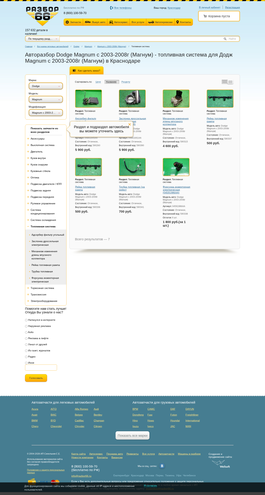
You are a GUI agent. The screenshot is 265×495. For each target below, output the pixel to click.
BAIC (53, 414)
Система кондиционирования (43, 211)
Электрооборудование (44, 301)
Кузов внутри (38, 158)
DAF (172, 409)
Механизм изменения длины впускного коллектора (44, 255)
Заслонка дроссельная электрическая (45, 243)
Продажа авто (114, 453)
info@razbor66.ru (81, 475)
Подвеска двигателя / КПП (46, 184)
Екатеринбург (121, 475)
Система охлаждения (43, 220)
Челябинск (189, 475)
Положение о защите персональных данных (46, 471)
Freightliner (192, 414)
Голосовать (36, 378)
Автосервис (121, 22)
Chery (35, 426)
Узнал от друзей (37, 344)
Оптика (35, 177)
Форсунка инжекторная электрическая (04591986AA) (176, 189)
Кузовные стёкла (40, 171)
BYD (53, 420)
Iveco (150, 426)
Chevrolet (56, 426)
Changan (99, 420)
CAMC (151, 409)
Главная (28, 46)
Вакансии (117, 457)
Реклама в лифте (37, 338)
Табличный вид (230, 82)
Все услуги (138, 22)
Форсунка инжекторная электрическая (45, 279)
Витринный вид (224, 82)
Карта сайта (78, 453)
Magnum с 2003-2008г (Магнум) (111, 46)
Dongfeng (138, 414)
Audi (96, 409)
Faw (149, 414)
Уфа (178, 475)
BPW (135, 409)
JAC (172, 426)
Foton (173, 414)
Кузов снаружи (39, 164)
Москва (149, 475)
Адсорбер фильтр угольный (48, 234)
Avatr (34, 414)
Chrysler (79, 426)
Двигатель (37, 151)
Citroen (98, 426)
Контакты (185, 22)
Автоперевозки (164, 22)
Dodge (76, 46)
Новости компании (82, 457)
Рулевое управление (43, 203)
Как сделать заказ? (89, 70)
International (193, 420)
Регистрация (232, 7)
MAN (188, 426)
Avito (30, 332)
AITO (54, 409)
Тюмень (170, 475)
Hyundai (175, 420)
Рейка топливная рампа (46, 265)
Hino (135, 420)
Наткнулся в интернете (41, 319)
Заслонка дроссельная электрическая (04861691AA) (132, 121)
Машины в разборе (189, 453)
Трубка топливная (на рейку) (132, 188)
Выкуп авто (98, 22)
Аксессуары (38, 138)
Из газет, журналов (38, 350)
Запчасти (75, 22)
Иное (30, 362)
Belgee (79, 414)
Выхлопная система (42, 145)
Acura (35, 409)
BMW (35, 420)
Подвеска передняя (42, 196)
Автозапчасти (166, 453)
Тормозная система (42, 288)
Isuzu (135, 426)
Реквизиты (133, 453)
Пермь (160, 475)
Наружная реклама (39, 326)
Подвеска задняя (41, 190)
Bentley (98, 414)
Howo (150, 420)
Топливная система (43, 226)
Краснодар (137, 475)
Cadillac (79, 420)
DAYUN (190, 409)
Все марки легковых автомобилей (52, 46)
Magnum (88, 46)
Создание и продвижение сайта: (221, 455)
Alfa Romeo (81, 409)
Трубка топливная (42, 271)
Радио (31, 356)
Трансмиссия (38, 294)
